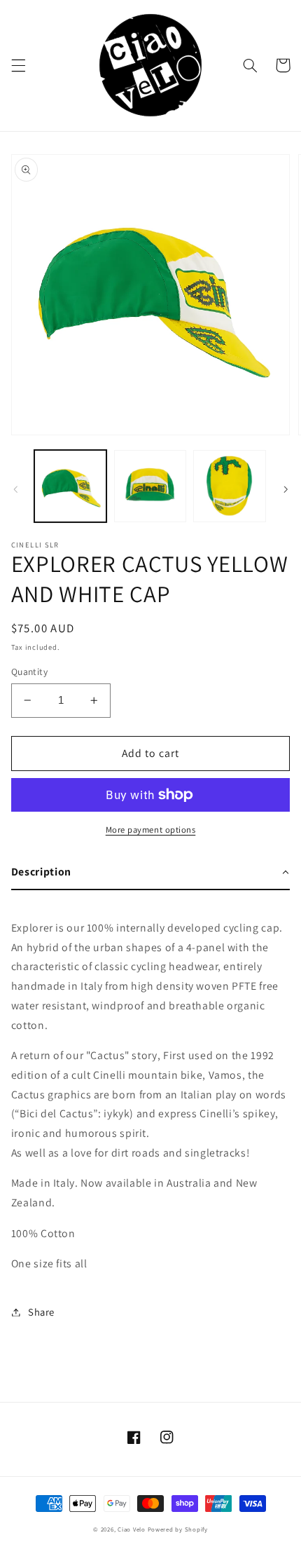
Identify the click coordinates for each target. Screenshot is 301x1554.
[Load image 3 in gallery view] (229, 486)
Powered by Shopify (178, 1529)
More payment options (151, 830)
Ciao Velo (132, 1529)
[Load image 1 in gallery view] (70, 486)
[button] (18, 65)
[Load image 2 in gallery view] (150, 486)
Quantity (29, 671)
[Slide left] (15, 489)
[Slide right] (285, 489)
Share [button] (41, 1311)
